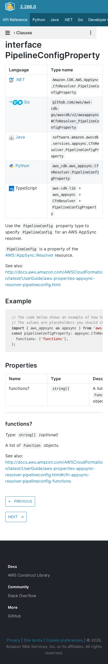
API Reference (15, 19)
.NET (68, 19)
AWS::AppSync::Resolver (29, 255)
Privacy (13, 640)
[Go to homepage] (17, 554)
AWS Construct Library (29, 575)
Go (80, 19)
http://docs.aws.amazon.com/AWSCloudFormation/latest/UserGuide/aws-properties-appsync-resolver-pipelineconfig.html (54, 278)
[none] (2, 44)
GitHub (14, 615)
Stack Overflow (22, 595)
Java (54, 19)
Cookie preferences (64, 640)
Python (39, 19)
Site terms (33, 640)
